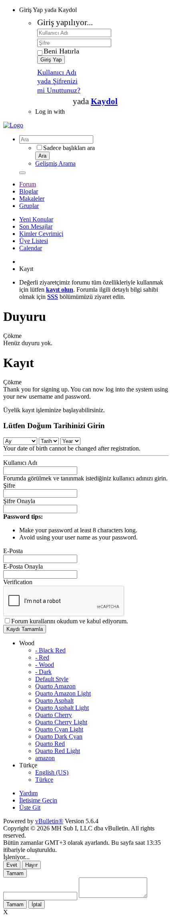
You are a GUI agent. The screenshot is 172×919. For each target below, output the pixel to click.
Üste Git (29, 807)
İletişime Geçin (38, 800)
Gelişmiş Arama (55, 163)
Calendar (30, 248)
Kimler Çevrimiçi (41, 233)
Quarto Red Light (57, 750)
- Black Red (50, 650)
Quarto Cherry (53, 714)
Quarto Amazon (55, 686)
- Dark (43, 671)
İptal (37, 904)
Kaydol (104, 101)
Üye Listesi (33, 240)
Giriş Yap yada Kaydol (48, 9)
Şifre (9, 485)
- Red (42, 657)
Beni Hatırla (61, 51)
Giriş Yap (51, 60)
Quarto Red (50, 743)
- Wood (44, 664)
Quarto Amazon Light (63, 693)
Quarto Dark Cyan (58, 736)
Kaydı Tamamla (24, 629)
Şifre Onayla (19, 501)
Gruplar (29, 205)
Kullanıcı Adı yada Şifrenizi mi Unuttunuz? (58, 81)
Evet (11, 865)
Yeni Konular (36, 219)
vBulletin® (49, 821)
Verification (17, 582)
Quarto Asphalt (54, 700)
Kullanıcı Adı (20, 462)
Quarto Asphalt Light (62, 707)
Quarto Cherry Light (61, 722)
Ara (42, 156)
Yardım (28, 793)
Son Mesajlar (35, 226)
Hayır (31, 865)
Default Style (51, 679)
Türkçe (44, 779)
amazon (45, 758)
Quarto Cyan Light (59, 729)
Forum (27, 184)
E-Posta (13, 550)
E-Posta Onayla (23, 566)
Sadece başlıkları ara (69, 147)
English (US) (51, 772)
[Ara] (22, 173)
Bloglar (28, 191)
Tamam (15, 873)
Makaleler (31, 198)
